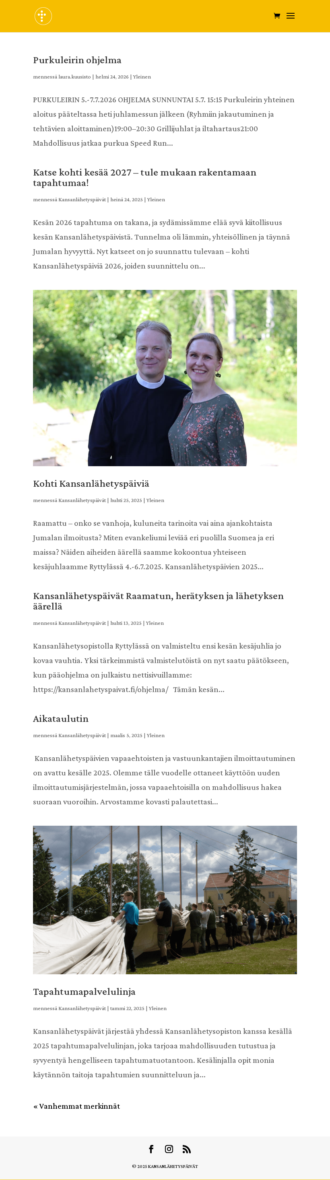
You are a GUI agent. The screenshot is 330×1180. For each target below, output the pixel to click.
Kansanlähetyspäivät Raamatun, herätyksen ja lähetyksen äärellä (158, 601)
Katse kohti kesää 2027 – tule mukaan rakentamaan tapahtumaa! (144, 177)
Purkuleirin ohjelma (77, 60)
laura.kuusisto (74, 76)
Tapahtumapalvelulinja (84, 991)
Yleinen (142, 76)
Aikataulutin (61, 718)
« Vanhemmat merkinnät (76, 1105)
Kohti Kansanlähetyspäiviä (91, 483)
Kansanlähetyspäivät (82, 199)
